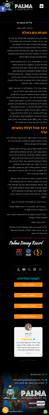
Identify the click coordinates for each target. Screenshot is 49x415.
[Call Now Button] (5, 410)
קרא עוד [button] (28, 353)
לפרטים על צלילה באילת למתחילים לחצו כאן (30, 238)
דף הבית (29, 28)
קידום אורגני (41, 407)
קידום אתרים (32, 407)
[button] (41, 6)
